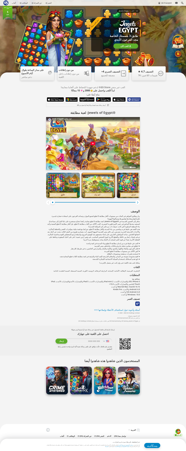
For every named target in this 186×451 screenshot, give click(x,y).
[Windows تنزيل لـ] (72, 99)
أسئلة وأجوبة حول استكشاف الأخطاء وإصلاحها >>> (117, 309)
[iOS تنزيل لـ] (119, 99)
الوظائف (24, 3)
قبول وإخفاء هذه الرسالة (152, 445)
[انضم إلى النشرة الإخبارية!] (176, 3)
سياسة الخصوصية (129, 445)
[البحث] (182, 2)
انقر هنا (106, 446)
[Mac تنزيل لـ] (55, 99)
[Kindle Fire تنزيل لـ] (86, 99)
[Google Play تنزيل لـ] (103, 99)
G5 (137, 11)
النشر (49, 3)
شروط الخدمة (122, 445)
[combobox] (107, 341)
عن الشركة (37, 3)
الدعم (109, 436)
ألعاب (14, 3)
